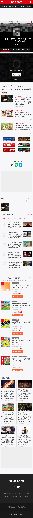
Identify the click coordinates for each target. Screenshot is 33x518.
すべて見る (29, 198)
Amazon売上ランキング (10, 278)
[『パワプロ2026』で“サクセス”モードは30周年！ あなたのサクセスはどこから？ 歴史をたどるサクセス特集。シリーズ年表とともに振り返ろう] (8, 407)
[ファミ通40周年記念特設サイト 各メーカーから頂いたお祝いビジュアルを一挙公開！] (7, 113)
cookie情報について (16, 496)
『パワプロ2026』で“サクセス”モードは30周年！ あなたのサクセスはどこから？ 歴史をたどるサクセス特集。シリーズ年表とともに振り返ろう (8, 417)
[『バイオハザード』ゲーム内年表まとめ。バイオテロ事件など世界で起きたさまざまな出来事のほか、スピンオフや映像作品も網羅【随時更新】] (7, 98)
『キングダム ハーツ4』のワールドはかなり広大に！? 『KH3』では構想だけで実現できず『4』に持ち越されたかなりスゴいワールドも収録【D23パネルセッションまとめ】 (8, 394)
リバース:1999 (20, 123)
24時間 (9, 218)
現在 (4, 218)
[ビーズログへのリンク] (22, 507)
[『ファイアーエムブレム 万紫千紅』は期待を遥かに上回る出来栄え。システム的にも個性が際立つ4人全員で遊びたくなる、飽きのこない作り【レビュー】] (8, 430)
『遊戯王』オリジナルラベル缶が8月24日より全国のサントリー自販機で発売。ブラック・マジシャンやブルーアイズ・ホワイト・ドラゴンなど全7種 (15, 235)
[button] (16, 79)
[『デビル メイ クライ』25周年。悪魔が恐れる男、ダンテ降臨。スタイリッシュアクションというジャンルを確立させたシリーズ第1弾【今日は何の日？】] (27, 224)
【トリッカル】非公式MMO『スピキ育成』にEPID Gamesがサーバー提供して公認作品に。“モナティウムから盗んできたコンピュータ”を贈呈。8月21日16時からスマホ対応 (15, 245)
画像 (28, 49)
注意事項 (7, 496)
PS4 (16, 44)
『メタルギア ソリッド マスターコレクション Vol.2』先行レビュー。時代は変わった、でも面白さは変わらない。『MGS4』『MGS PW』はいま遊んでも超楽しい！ (24, 417)
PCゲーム (19, 6)
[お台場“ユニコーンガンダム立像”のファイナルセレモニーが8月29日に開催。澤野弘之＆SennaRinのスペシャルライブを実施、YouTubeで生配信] (27, 254)
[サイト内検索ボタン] (31, 2)
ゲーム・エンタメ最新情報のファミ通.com (10, 22)
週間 (15, 218)
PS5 (15, 6)
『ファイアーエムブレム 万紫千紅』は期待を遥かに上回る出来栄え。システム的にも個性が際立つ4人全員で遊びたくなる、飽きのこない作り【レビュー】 (8, 440)
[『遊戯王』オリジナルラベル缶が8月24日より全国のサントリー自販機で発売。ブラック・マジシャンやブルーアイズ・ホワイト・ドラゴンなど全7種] (27, 234)
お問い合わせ (6, 493)
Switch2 (6, 6)
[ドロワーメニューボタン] (2, 2)
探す (19, 75)
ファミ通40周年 (20, 110)
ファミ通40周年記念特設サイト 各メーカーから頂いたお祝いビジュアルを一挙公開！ (23, 114)
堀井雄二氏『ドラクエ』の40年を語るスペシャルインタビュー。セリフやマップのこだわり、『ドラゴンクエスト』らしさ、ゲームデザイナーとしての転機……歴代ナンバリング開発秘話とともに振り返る (24, 440)
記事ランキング (7, 214)
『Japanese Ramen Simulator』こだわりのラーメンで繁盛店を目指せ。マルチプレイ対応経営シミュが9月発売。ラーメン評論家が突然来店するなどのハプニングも (15, 264)
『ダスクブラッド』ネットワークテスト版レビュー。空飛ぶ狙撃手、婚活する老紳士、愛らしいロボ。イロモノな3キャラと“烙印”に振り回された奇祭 (24, 394)
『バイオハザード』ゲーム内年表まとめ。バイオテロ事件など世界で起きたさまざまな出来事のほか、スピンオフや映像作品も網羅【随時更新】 (23, 101)
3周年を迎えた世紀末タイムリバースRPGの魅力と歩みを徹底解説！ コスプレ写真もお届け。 (23, 128)
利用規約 (27, 493)
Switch (11, 6)
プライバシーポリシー (18, 493)
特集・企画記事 (18, 96)
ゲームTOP (6, 49)
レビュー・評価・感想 (18, 49)
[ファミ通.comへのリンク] (16, 2)
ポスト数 (26, 218)
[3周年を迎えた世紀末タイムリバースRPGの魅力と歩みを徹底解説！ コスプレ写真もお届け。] (7, 126)
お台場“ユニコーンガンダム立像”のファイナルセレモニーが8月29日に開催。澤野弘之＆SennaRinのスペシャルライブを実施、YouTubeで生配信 (15, 255)
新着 (2, 6)
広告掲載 (26, 496)
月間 (20, 218)
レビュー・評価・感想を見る (16, 70)
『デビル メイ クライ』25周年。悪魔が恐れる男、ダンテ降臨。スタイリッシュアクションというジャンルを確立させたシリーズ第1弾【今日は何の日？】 (15, 225)
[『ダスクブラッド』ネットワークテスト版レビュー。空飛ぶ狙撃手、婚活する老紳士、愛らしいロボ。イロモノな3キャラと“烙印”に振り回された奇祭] (25, 384)
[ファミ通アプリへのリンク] (11, 507)
